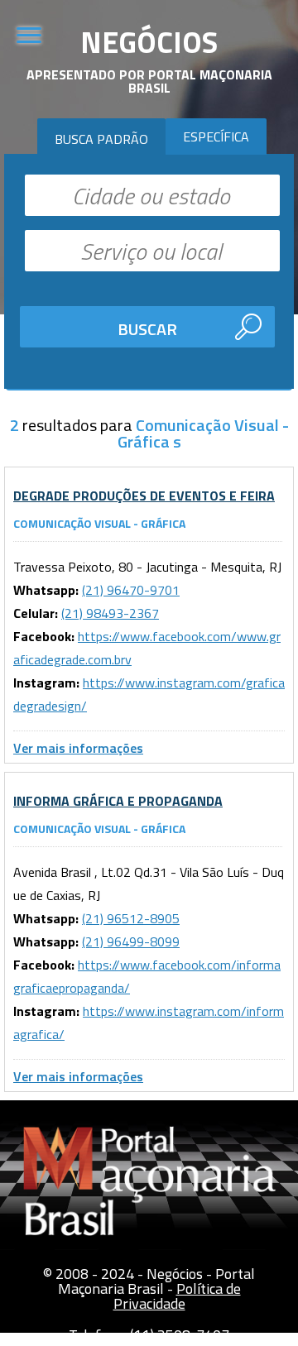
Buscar (147, 329)
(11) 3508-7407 (179, 1335)
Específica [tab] (216, 136)
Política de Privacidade (177, 1296)
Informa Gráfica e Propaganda (118, 801)
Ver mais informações (78, 748)
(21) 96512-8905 (131, 918)
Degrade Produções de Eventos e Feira (144, 495)
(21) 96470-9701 (131, 590)
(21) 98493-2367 (110, 613)
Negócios (149, 42)
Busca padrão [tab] (101, 139)
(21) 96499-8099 (131, 941)
